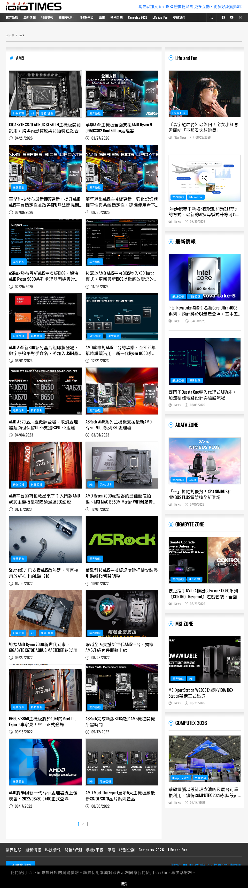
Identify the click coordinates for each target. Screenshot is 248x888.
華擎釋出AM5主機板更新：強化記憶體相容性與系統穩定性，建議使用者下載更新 (121, 202)
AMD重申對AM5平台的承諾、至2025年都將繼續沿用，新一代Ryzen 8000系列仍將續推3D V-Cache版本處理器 (120, 350)
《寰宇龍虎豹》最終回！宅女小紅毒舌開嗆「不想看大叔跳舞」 (203, 127)
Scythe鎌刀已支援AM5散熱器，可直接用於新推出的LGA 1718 (43, 573)
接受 (124, 883)
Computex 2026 (137, 17)
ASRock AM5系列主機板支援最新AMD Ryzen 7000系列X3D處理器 (118, 424)
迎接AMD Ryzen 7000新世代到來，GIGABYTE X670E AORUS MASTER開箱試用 (43, 647)
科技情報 (47, 17)
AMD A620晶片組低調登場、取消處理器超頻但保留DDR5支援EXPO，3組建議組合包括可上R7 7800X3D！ (44, 424)
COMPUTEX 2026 (191, 722)
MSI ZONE (184, 623)
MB (32, 113)
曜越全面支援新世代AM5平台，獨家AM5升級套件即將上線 (119, 647)
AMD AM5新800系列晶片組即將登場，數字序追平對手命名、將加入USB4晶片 (44, 350)
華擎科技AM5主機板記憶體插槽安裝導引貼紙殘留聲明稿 (121, 573)
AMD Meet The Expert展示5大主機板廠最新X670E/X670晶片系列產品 (120, 795)
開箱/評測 (65, 17)
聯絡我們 (179, 17)
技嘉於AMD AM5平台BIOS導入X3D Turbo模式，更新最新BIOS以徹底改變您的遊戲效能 (121, 276)
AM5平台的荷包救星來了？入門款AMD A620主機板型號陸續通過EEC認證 (44, 498)
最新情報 (29, 17)
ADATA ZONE (186, 424)
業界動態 (12, 17)
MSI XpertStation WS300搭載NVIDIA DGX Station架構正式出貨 (201, 693)
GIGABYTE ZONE (189, 524)
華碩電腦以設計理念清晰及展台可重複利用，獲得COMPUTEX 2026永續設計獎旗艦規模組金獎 (203, 792)
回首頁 (10, 35)
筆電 (102, 17)
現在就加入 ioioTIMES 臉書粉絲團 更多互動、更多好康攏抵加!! (190, 6)
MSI (191, 678)
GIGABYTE (18, 113)
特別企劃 (116, 17)
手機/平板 (86, 17)
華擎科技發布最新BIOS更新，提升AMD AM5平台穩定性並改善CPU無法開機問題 (44, 202)
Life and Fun (160, 17)
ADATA (192, 480)
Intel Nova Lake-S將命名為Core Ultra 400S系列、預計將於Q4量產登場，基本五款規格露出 (203, 310)
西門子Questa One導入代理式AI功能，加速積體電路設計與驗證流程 (203, 395)
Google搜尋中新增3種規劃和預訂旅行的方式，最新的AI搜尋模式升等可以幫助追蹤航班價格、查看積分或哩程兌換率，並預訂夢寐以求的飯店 (203, 211)
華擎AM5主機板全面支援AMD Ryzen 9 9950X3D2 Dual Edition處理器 (118, 127)
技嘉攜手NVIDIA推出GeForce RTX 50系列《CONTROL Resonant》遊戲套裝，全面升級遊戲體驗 (203, 593)
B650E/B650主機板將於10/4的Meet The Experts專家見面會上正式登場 (42, 721)
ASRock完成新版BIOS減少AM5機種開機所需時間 (120, 721)
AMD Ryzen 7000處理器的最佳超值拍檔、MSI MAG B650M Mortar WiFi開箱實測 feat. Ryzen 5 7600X (121, 498)
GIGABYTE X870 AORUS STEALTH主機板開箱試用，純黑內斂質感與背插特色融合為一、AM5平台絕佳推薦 (45, 127)
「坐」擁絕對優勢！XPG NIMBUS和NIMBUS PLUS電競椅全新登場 (200, 494)
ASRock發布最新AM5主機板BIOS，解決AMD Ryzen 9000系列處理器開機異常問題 (44, 276)
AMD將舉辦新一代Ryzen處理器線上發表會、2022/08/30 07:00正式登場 (43, 795)
